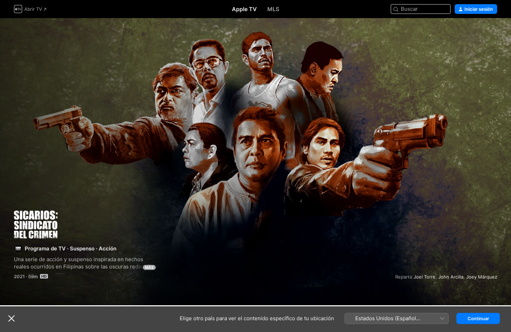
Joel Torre (425, 277)
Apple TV (244, 9)
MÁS (149, 267)
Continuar (478, 318)
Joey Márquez (481, 277)
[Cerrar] (11, 318)
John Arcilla (450, 277)
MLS (273, 9)
